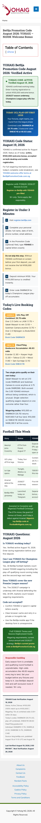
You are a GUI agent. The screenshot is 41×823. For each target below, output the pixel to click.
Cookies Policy (20, 790)
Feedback (20, 777)
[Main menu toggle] (36, 9)
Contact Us (20, 773)
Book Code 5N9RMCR (15, 337)
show (10, 51)
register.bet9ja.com (22, 220)
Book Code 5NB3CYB (14, 364)
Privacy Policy (20, 794)
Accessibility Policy (20, 786)
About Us (20, 765)
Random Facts (20, 781)
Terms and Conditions (20, 797)
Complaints (20, 769)
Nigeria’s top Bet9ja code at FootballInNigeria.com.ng (22, 521)
